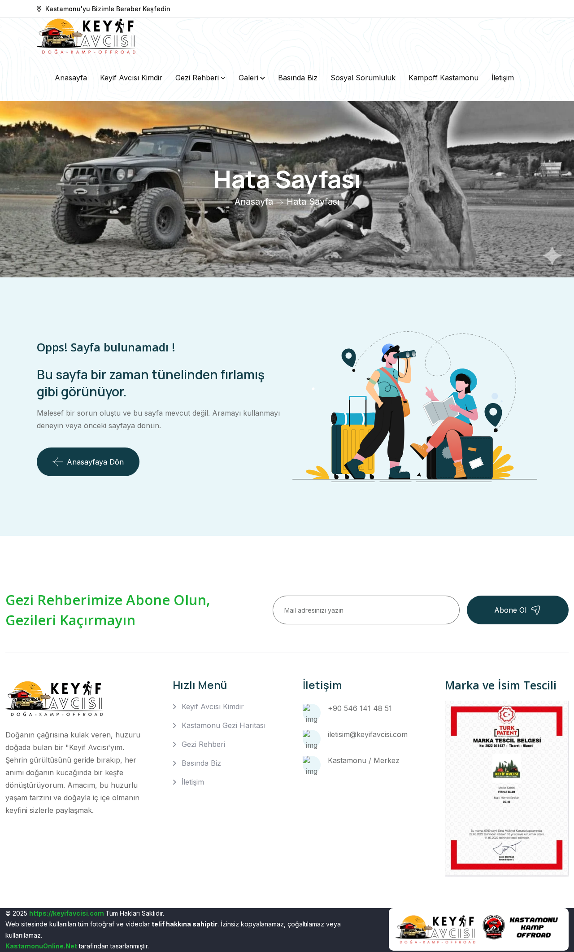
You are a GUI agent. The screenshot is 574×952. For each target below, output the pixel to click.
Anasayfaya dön (95, 461)
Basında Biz (297, 77)
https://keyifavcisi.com (66, 913)
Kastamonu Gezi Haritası (223, 725)
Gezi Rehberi (197, 77)
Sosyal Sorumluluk (363, 77)
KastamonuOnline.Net (41, 946)
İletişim (502, 77)
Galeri (248, 77)
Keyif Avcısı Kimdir (131, 77)
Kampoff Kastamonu (443, 77)
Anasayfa (71, 77)
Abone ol (510, 609)
